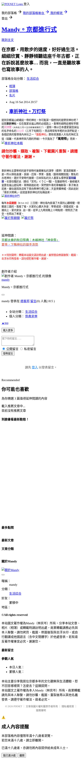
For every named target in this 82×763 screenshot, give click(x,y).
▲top (5, 323)
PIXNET (18, 706)
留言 (33, 301)
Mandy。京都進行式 (29, 29)
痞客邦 (25, 301)
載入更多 (8, 330)
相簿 (12, 86)
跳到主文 (8, 40)
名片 (12, 95)
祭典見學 (31, 316)
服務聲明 (41, 710)
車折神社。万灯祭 (27, 111)
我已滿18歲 (9, 755)
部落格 (13, 90)
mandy (6, 279)
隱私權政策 (68, 706)
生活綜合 (33, 78)
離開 (21, 755)
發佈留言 (8, 353)
